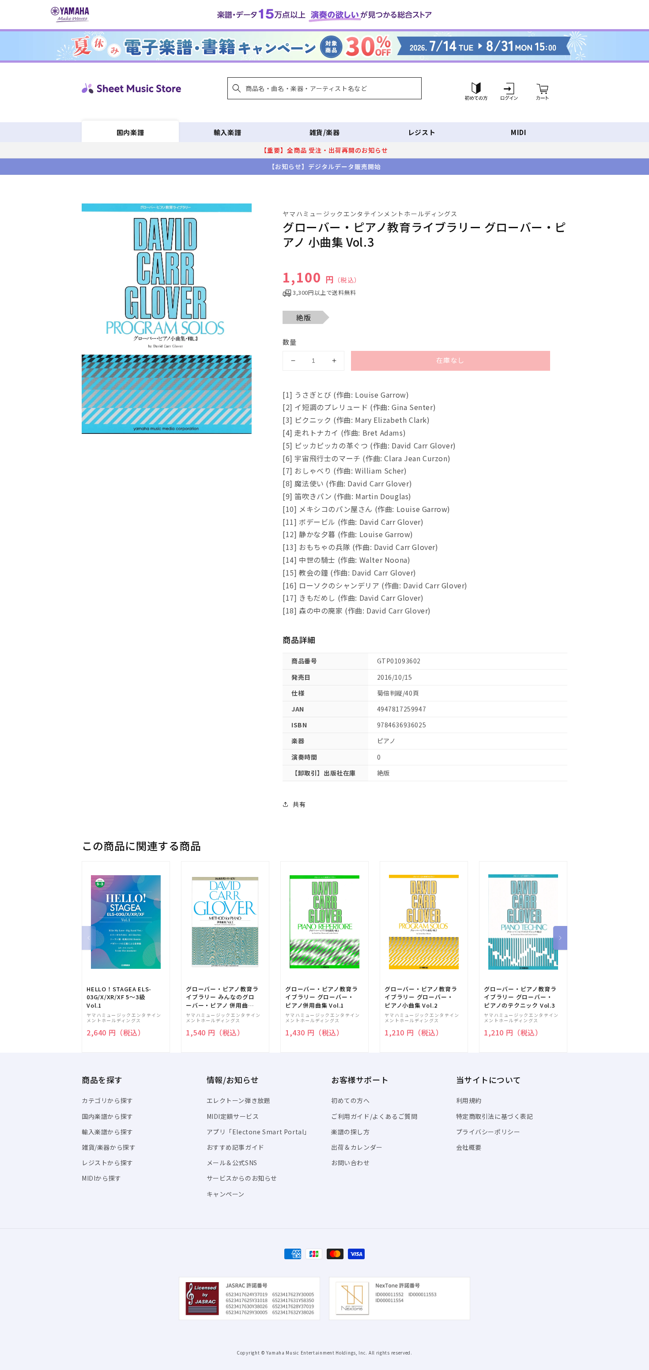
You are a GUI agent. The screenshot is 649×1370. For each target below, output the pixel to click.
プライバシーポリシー (488, 1131)
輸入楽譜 (227, 132)
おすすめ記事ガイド (235, 1147)
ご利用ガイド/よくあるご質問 (374, 1116)
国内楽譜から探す (107, 1116)
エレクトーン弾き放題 (239, 1100)
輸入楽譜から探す (107, 1131)
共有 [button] (299, 804)
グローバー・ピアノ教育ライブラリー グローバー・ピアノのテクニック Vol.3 (520, 997)
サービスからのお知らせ (242, 1178)
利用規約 (469, 1100)
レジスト (421, 132)
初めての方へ (350, 1100)
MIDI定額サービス (233, 1116)
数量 (290, 341)
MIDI (518, 132)
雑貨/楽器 (324, 132)
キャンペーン (226, 1193)
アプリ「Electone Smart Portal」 (259, 1131)
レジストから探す (107, 1162)
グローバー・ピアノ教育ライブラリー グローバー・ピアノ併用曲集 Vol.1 (321, 997)
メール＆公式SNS (232, 1162)
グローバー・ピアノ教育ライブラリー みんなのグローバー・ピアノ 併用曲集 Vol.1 (222, 997)
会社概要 (469, 1147)
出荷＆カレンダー (357, 1147)
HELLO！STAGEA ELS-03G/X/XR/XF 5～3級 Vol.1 (119, 997)
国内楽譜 (130, 132)
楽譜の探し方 (350, 1131)
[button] (324, 88)
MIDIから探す (101, 1178)
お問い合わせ (350, 1162)
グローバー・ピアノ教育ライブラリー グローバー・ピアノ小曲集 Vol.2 (421, 997)
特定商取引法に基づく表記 (494, 1116)
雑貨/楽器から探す (109, 1147)
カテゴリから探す (107, 1100)
